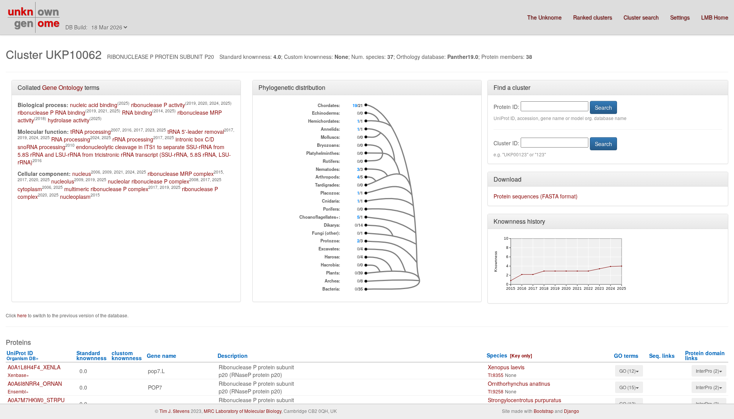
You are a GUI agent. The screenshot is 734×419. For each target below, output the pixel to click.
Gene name (161, 355)
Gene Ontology (62, 87)
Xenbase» (18, 375)
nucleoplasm (75, 196)
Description (233, 355)
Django (571, 411)
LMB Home (714, 17)
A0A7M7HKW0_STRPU (36, 400)
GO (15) (627, 387)
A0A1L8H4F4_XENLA (34, 367)
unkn (20, 11)
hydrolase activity (68, 120)
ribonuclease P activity (158, 105)
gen (23, 22)
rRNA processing (132, 139)
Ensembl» (18, 391)
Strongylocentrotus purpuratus (524, 400)
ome (48, 22)
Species (497, 355)
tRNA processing (90, 131)
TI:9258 (495, 391)
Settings (680, 17)
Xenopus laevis (506, 367)
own (48, 11)
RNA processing (70, 139)
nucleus (81, 173)
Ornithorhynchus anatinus (519, 383)
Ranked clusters (592, 17)
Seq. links (662, 355)
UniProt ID (22, 355)
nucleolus (62, 181)
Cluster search (641, 17)
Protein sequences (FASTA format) (536, 196)
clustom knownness (127, 355)
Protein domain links (705, 355)
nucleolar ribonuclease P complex (148, 181)
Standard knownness (91, 355)
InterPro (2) (707, 370)
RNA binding (137, 112)
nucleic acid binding (93, 105)
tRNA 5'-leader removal (195, 131)
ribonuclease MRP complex (181, 173)
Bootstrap (544, 411)
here (22, 315)
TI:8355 (495, 375)
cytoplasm (30, 189)
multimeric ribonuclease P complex (106, 189)
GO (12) (627, 370)
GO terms (626, 355)
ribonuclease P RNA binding (51, 112)
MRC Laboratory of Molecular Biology (242, 411)
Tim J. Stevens (174, 411)
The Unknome (544, 17)
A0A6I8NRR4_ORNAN (35, 383)
